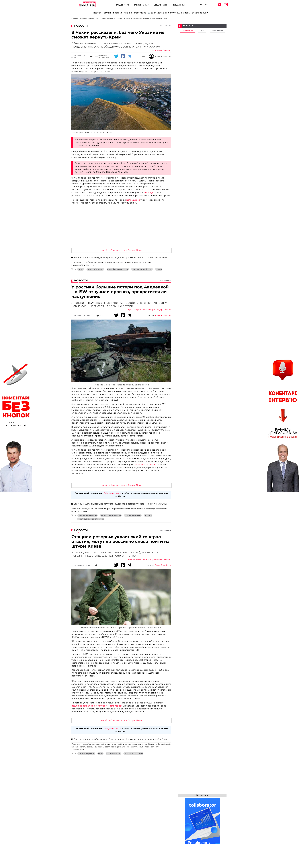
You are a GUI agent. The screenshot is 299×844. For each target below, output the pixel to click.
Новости (97, 13)
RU (201, 4)
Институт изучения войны (91, 519)
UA (206, 4)
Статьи (107, 13)
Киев (100, 754)
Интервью (117, 13)
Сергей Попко (113, 754)
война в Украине (95, 269)
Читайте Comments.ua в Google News (121, 250)
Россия (148, 515)
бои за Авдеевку (133, 515)
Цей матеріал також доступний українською (149, 310)
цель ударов (133, 200)
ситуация (149, 192)
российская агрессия (117, 269)
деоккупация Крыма (142, 269)
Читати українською (161, 50)
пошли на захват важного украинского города (97, 706)
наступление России (111, 515)
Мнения (128, 13)
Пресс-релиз (139, 13)
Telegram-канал (112, 493)
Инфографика (172, 13)
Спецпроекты (199, 13)
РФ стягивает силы (133, 754)
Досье (161, 13)
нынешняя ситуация (145, 464)
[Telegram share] (129, 56)
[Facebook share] (123, 56)
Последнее (187, 31)
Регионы (185, 13)
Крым (81, 269)
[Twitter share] (116, 56)
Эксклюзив (217, 31)
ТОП (202, 31)
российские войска (87, 515)
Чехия (159, 269)
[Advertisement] (121, 228)
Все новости (165, 26)
